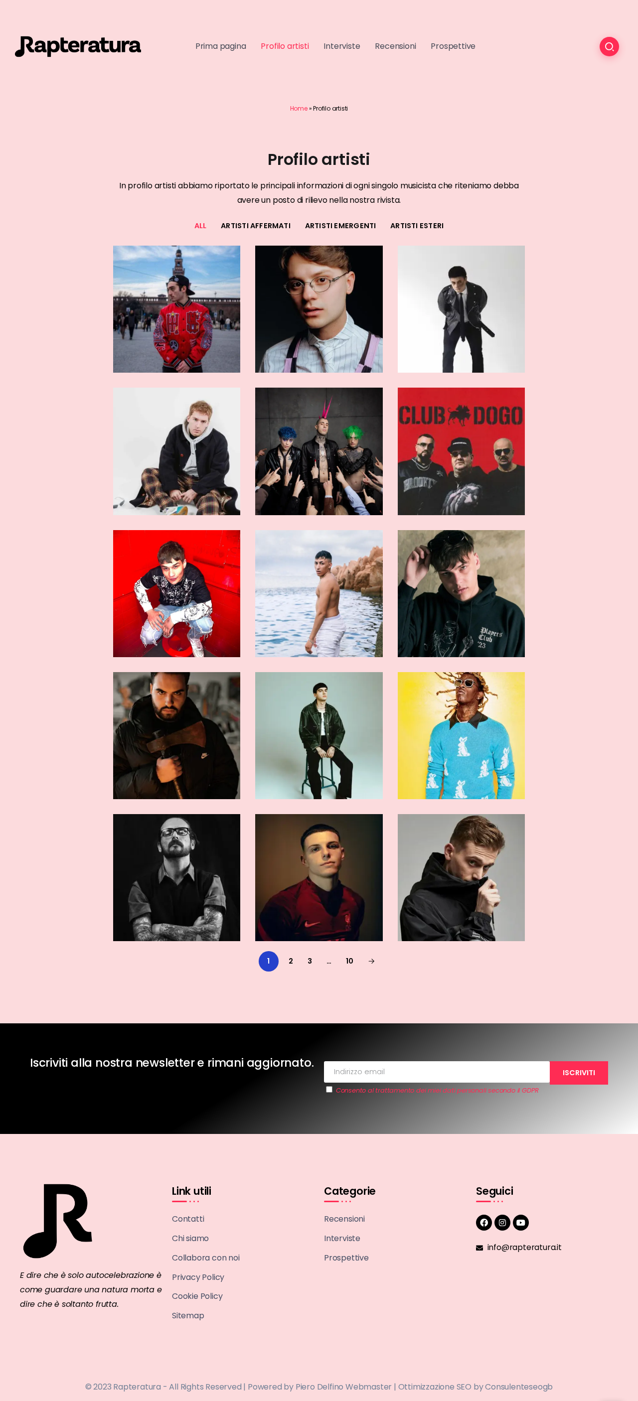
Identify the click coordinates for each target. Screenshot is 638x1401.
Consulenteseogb (519, 1387)
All (200, 226)
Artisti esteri (417, 226)
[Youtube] (521, 1223)
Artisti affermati (256, 226)
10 (349, 961)
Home (299, 108)
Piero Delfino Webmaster (344, 1387)
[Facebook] (484, 1223)
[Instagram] (502, 1223)
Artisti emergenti (340, 226)
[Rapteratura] (78, 46)
